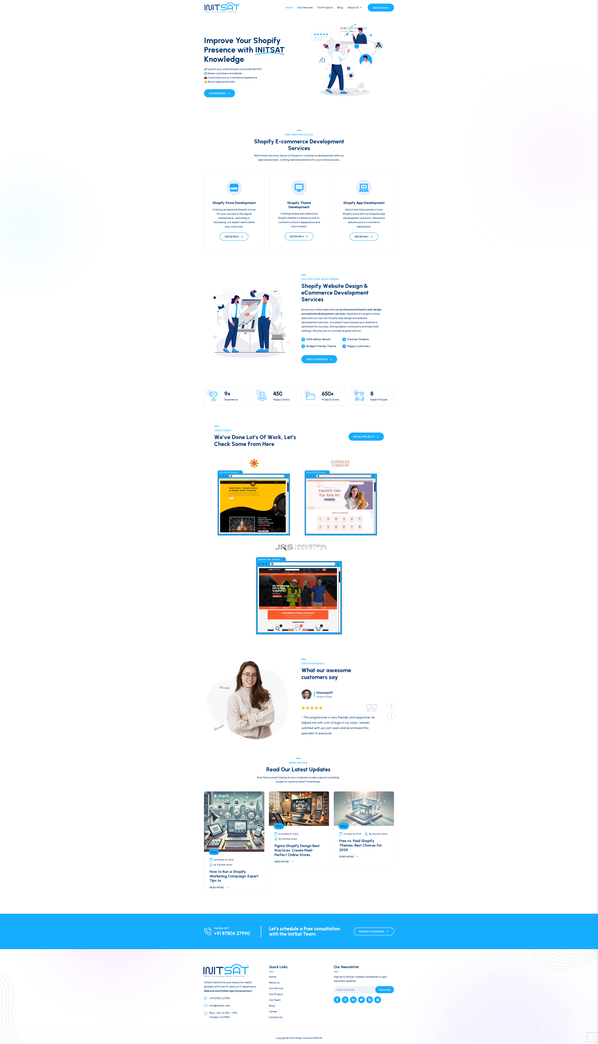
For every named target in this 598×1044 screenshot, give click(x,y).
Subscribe (384, 989)
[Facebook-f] (337, 999)
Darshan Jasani (224, 864)
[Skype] (369, 999)
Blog (340, 7)
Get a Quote (381, 7)
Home (289, 7)
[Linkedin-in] (353, 999)
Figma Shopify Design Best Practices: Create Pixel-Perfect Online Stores (297, 850)
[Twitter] (361, 999)
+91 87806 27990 (232, 933)
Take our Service (317, 359)
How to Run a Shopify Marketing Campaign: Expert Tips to (234, 876)
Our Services (305, 7)
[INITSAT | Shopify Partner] (377, 999)
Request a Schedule (371, 931)
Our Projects (325, 7)
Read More (217, 887)
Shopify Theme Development (299, 205)
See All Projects (364, 436)
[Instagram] (345, 999)
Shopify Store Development (234, 203)
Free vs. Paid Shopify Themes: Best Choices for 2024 (360, 845)
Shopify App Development (364, 203)
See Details (232, 236)
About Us (353, 7)
